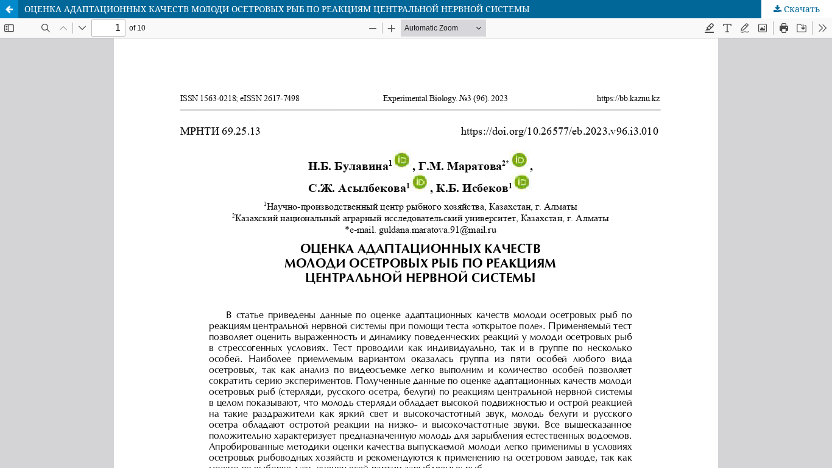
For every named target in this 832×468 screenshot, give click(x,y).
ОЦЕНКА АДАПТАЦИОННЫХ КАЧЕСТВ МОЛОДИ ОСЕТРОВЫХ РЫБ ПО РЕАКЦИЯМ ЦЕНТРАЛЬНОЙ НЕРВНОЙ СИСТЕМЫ (277, 9)
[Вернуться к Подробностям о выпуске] (9, 9)
